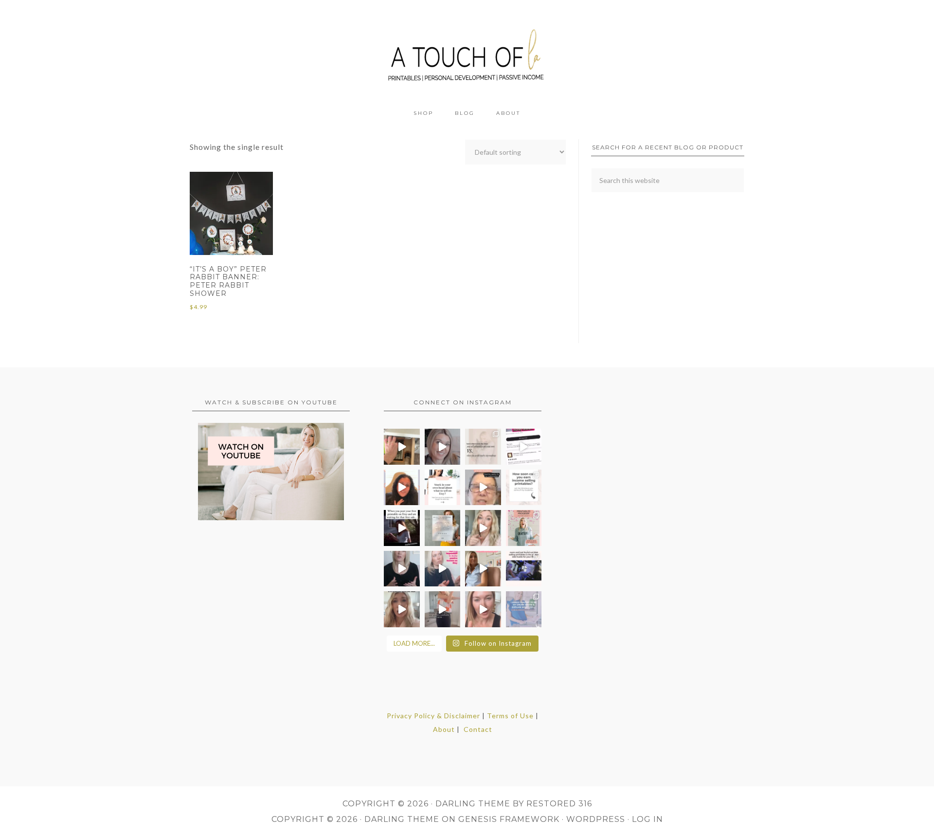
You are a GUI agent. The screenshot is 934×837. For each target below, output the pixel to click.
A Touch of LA (467, 51)
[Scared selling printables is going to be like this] (402, 528)
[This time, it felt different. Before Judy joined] (483, 488)
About (444, 729)
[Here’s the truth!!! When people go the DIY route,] (483, 447)
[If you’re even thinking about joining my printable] (402, 488)
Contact (478, 729)
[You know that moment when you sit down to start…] (443, 488)
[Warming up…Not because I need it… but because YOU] (443, 609)
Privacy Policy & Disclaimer (433, 715)
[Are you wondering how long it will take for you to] (524, 488)
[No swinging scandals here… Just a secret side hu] (524, 569)
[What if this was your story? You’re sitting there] (443, 528)
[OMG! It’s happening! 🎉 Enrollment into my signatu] (524, 528)
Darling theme (472, 803)
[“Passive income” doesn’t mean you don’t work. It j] (443, 569)
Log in (647, 819)
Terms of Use (510, 715)
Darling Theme (401, 819)
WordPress (595, 819)
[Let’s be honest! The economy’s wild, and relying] (402, 609)
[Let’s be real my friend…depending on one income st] (483, 528)
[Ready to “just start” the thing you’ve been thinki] (443, 447)
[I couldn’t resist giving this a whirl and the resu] (524, 609)
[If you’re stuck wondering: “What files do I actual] (402, 569)
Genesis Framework (508, 819)
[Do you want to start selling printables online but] (524, 447)
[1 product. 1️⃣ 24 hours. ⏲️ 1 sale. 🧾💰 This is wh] (483, 609)
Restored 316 (559, 803)
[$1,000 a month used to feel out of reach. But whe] (483, 569)
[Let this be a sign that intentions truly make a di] (402, 447)
